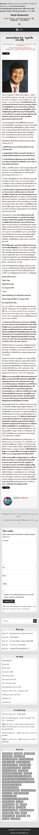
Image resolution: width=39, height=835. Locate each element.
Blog (3, 664)
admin (12, 44)
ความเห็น (6, 540)
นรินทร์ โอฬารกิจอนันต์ (10, 810)
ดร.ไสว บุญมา (20, 807)
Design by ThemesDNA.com (19, 833)
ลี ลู (20, 49)
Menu (21, 30)
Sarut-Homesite (19, 15)
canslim (18, 753)
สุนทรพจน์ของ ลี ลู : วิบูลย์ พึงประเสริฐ (19, 38)
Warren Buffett (21, 793)
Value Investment (11, 790)
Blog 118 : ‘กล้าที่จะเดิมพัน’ (10, 637)
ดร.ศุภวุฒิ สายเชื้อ (8, 807)
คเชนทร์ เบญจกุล (8, 802)
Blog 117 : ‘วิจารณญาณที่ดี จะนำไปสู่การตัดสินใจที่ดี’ (17, 641)
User (3, 718)
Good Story (6, 676)
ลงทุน (16, 49)
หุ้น (34, 49)
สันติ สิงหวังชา (21, 816)
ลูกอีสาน (23, 813)
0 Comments (20, 45)
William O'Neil (9, 796)
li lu (12, 49)
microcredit (24, 765)
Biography (5, 661)
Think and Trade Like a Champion (18, 779)
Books (4, 668)
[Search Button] (19, 24)
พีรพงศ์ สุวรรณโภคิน (26, 810)
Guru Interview (7, 679)
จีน (17, 804)
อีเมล (5, 576)
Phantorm (23, 770)
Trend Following (10, 787)
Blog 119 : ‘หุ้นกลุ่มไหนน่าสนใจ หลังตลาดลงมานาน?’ (17, 633)
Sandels (28, 773)
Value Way (7, 793)
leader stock (9, 762)
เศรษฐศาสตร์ (15, 819)
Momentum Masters (11, 768)
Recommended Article (10, 687)
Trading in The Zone (12, 785)
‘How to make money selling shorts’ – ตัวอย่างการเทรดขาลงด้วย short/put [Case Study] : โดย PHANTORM (19, 726)
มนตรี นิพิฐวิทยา (8, 813)
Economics (6, 672)
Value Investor (28, 790)
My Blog (26, 768)
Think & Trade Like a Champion (13, 691)
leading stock (23, 762)
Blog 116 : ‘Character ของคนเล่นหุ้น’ (13, 645)
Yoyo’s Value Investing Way (15, 799)
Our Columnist (7, 683)
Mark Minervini (10, 765)
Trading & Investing (23, 48)
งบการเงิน (5, 702)
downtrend (29, 753)
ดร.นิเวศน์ (23, 804)
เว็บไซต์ (5, 584)
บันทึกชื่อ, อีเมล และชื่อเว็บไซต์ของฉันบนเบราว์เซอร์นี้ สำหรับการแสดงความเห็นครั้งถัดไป (19, 596)
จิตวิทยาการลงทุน (8, 804)
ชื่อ (4, 568)
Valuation (5, 698)
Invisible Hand (26, 759)
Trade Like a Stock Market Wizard (18, 782)
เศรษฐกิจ (6, 819)
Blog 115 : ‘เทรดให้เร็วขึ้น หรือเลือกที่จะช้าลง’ (15, 649)
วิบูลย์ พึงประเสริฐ (27, 49)
